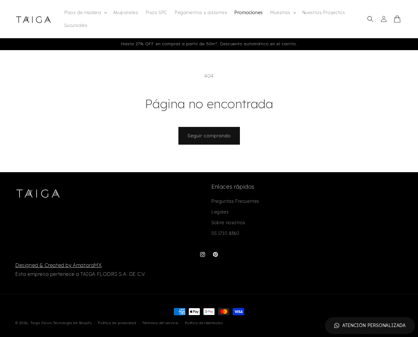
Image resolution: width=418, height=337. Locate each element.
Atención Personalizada (374, 325)
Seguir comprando (209, 136)
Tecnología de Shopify (72, 323)
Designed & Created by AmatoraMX (58, 265)
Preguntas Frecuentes (235, 201)
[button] (85, 12)
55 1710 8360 (225, 233)
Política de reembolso (204, 323)
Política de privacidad (117, 323)
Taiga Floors (41, 323)
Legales (220, 212)
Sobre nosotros (228, 222)
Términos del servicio (160, 323)
